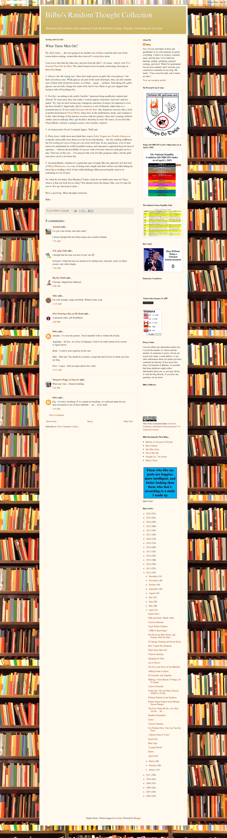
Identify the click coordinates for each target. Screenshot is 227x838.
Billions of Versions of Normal (159, 441)
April (151, 609)
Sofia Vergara (100, 136)
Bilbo (55, 331)
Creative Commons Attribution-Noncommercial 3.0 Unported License (161, 426)
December (153, 576)
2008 (148, 787)
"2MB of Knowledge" (157, 630)
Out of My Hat (152, 452)
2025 (148, 517)
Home (90, 421)
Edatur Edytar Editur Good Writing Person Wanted (163, 703)
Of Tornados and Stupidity (160, 675)
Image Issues (153, 613)
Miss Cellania (151, 445)
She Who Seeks (152, 449)
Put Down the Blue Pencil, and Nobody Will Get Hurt (161, 636)
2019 (148, 543)
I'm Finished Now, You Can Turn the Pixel (164, 729)
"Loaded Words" (155, 747)
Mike (55, 295)
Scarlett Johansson (121, 136)
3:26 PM (56, 387)
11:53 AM (57, 369)
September (154, 588)
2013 (148, 568)
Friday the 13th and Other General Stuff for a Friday (163, 692)
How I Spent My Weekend (159, 645)
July (151, 597)
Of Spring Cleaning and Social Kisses (164, 641)
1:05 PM (56, 321)
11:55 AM (57, 303)
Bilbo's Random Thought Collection (99, 14)
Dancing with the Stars (86, 109)
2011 (148, 774)
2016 (148, 555)
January (152, 769)
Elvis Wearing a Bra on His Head (68, 313)
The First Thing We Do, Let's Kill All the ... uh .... (163, 709)
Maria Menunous (56, 166)
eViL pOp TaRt (60, 250)
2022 (148, 530)
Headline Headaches (157, 715)
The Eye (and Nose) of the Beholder (164, 666)
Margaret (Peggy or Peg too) (66, 379)
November (154, 580)
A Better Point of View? (159, 734)
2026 (148, 513)
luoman (118, 818)
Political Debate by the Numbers (162, 697)
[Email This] (80, 210)
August (152, 593)
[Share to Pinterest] (92, 210)
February (153, 765)
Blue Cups (152, 743)
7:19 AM (56, 241)
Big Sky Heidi (59, 277)
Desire (151, 751)
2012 (148, 572)
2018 (148, 547)
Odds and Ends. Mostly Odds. (161, 617)
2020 (148, 538)
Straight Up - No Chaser (156, 456)
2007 (148, 791)
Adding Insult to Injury (158, 671)
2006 (148, 795)
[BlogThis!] (83, 210)
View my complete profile (154, 80)
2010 (148, 779)
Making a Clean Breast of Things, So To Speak (164, 681)
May (151, 605)
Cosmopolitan (97, 56)
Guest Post (153, 739)
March (152, 761)
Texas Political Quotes (158, 626)
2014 (148, 564)
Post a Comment (56, 415)
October (152, 584)
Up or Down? (154, 662)
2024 (148, 521)
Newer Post (51, 421)
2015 (148, 559)
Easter (151, 719)
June (151, 601)
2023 (148, 526)
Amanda (57, 226)
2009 (148, 783)
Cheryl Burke (73, 112)
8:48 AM (56, 285)
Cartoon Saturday (156, 622)
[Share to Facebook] (89, 210)
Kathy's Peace (152, 460)
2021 (148, 534)
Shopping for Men (156, 658)
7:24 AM (56, 268)
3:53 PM (56, 408)
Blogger (137, 818)
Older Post (128, 421)
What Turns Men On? (157, 649)
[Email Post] (75, 210)
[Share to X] (86, 210)
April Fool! (153, 755)
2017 (148, 551)
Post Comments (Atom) (68, 426)
